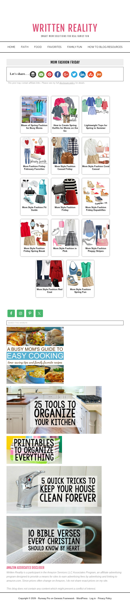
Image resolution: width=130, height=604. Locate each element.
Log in (93, 598)
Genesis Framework (64, 598)
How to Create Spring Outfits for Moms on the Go (65, 128)
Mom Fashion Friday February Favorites (34, 167)
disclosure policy (67, 83)
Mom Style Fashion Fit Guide (34, 208)
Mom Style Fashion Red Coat (49, 290)
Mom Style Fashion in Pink (65, 249)
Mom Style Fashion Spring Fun (80, 290)
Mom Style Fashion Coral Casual (95, 167)
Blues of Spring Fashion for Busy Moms (34, 126)
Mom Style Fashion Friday (65, 208)
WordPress (82, 598)
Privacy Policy (105, 598)
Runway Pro (44, 598)
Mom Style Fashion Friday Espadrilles (95, 208)
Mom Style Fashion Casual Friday (65, 167)
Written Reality (65, 28)
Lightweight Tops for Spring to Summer (95, 126)
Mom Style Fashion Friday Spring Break (34, 249)
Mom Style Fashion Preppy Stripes (95, 249)
